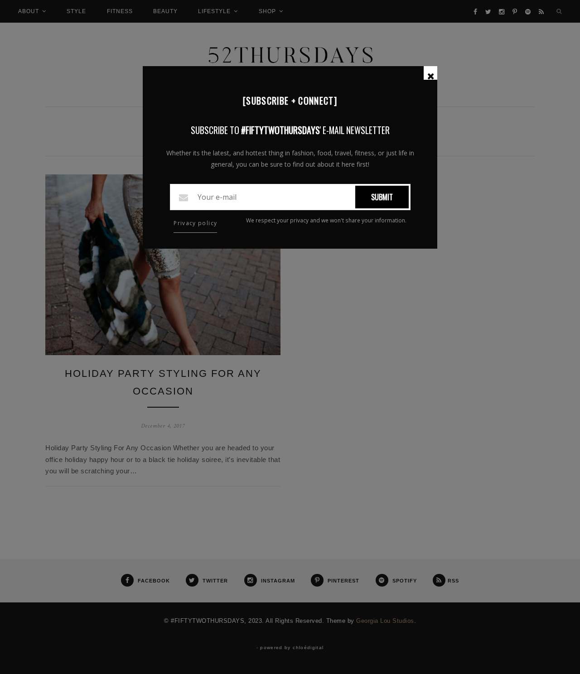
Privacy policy (195, 223)
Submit (382, 197)
